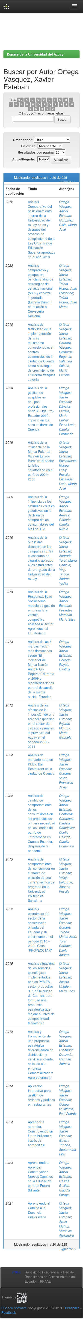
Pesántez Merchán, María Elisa (67, 615)
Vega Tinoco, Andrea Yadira (64, 576)
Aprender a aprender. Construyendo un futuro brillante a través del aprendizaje (40, 1133)
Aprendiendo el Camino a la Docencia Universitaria (39, 1210)
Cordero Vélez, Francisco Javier (66, 780)
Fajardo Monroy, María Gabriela (65, 730)
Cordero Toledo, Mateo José (67, 932)
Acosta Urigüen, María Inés (67, 986)
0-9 (20, 99)
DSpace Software (14, 1308)
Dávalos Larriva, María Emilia (65, 413)
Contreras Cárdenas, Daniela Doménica (66, 821)
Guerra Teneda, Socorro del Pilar (67, 1147)
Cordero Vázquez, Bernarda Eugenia (66, 349)
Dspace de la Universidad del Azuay (35, 54)
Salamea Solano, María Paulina (65, 368)
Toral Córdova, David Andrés (65, 948)
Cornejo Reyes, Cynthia (65, 664)
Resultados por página (36, 152)
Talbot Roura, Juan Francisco (68, 288)
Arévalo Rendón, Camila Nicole (65, 522)
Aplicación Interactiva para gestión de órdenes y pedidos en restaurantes (41, 1095)
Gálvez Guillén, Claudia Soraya (64, 1188)
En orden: (29, 146)
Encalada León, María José (68, 484)
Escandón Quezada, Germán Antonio (66, 1057)
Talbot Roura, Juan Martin (68, 302)
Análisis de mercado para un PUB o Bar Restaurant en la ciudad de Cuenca (41, 764)
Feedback (8, 1312)
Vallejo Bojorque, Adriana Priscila (66, 884)
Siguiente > (67, 182)
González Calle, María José (68, 225)
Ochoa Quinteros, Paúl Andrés (68, 1109)
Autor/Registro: (24, 159)
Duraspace (72, 1308)
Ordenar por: (23, 139)
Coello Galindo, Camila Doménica (66, 839)
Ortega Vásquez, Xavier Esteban (65, 208)
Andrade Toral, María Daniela (68, 560)
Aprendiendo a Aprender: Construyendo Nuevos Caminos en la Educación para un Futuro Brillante (40, 1176)
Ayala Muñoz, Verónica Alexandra (66, 1228)
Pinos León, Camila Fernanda (67, 429)
